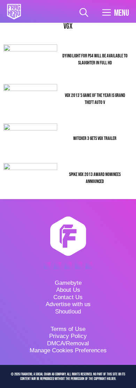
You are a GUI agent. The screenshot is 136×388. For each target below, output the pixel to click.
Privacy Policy (68, 336)
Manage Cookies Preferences (68, 350)
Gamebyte (68, 283)
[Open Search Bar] (84, 13)
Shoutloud (68, 311)
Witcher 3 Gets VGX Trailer (94, 138)
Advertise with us (68, 304)
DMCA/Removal (68, 343)
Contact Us (68, 297)
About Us (68, 290)
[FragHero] (13, 11)
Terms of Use (68, 329)
